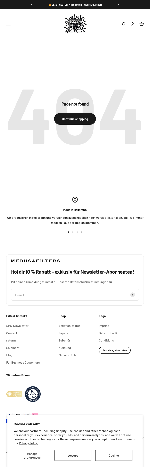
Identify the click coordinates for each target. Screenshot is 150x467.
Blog (9, 355)
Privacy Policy (28, 443)
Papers (63, 333)
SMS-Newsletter (17, 325)
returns (11, 340)
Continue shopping (75, 119)
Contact (11, 333)
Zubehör (64, 340)
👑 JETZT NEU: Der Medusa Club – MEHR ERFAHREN (75, 4)
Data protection (109, 333)
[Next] (118, 5)
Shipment (13, 348)
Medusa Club (67, 355)
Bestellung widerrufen (115, 350)
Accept (73, 455)
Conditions (106, 340)
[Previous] (31, 5)
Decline (114, 455)
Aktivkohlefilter (69, 325)
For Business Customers (23, 362)
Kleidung (65, 348)
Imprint (104, 325)
